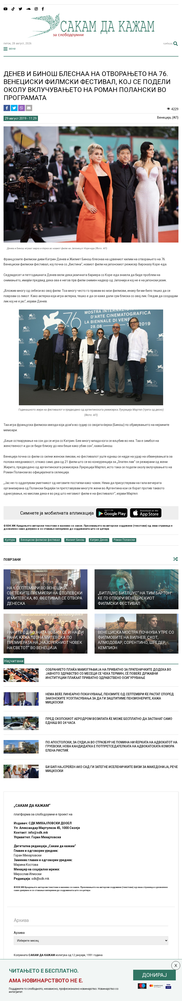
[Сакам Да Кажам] (91, 36)
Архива (19, 932)
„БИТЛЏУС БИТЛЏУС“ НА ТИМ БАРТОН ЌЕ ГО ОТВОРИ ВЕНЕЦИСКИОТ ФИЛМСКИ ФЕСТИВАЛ (134, 598)
